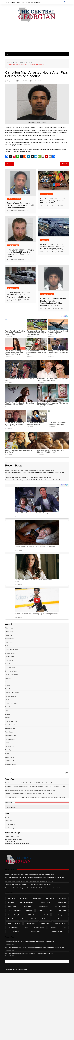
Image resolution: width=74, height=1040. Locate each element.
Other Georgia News (37, 81)
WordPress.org (9, 828)
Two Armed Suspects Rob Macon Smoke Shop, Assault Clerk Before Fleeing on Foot (29, 475)
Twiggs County (9, 757)
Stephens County (10, 746)
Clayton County (9, 656)
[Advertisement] (37, 38)
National (7, 717)
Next (63, 164)
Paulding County (10, 728)
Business (8, 646)
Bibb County (8, 642)
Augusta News (9, 639)
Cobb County (9, 660)
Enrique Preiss (11, 81)
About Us (12, 2)
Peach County (9, 732)
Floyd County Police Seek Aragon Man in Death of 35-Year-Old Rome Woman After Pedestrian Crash (34, 480)
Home (7, 2)
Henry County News (11, 703)
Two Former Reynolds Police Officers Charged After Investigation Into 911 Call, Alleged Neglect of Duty (34, 472)
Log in (7, 817)
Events (7, 682)
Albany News (44, 240)
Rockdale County (10, 739)
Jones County (9, 707)
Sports (7, 743)
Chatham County (10, 653)
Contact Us (37, 2)
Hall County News (10, 696)
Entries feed (8, 820)
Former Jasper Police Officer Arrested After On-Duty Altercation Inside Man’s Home (19, 295)
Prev (10, 164)
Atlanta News (9, 635)
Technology (8, 750)
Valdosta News (9, 760)
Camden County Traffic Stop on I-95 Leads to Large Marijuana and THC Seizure (53, 200)
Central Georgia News (11, 649)
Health (7, 699)
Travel (7, 753)
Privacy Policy (20, 2)
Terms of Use (29, 2)
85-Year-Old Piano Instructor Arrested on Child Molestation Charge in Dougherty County (52, 247)
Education (8, 678)
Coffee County (9, 664)
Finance (7, 685)
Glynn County (9, 689)
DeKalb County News (11, 674)
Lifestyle (7, 714)
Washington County (11, 764)
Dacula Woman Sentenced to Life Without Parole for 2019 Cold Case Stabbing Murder (20, 205)
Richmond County (10, 735)
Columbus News (10, 667)
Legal (6, 710)
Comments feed (10, 824)
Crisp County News (11, 671)
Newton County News (11, 721)
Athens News (9, 631)
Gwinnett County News (14, 198)
